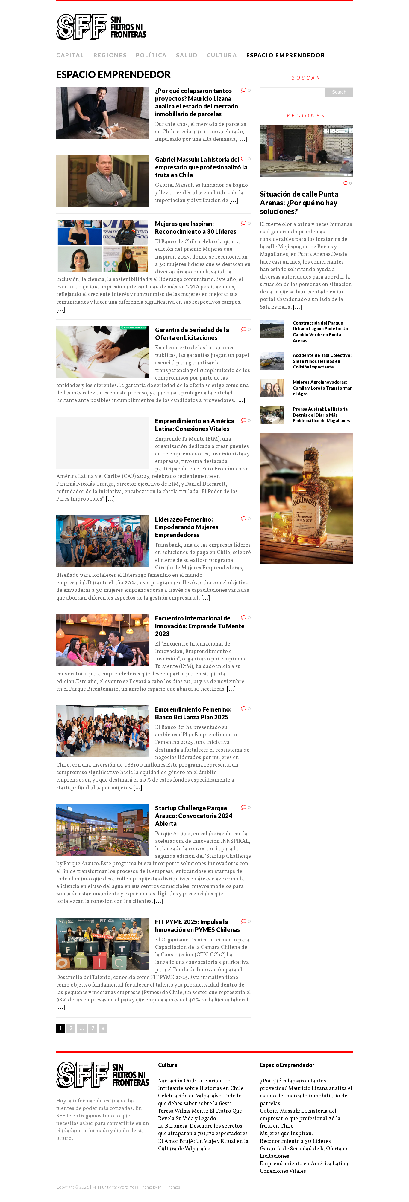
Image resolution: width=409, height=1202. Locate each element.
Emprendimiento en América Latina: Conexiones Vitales (304, 1167)
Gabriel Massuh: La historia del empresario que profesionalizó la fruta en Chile (201, 167)
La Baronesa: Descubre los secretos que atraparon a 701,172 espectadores (203, 1130)
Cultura (222, 55)
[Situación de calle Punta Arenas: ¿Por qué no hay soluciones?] (306, 173)
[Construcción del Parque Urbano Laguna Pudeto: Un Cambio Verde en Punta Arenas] (272, 334)
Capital (70, 55)
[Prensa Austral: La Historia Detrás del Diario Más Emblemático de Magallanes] (272, 420)
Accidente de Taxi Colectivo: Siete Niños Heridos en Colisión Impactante (322, 361)
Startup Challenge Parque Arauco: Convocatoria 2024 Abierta (193, 815)
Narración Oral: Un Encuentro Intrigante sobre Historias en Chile (200, 1084)
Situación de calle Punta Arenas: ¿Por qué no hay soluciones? (299, 202)
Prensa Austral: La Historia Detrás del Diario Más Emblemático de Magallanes (321, 414)
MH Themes (169, 1186)
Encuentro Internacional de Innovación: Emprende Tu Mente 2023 (200, 625)
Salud (187, 55)
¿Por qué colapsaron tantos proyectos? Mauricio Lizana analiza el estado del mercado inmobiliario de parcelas (306, 1092)
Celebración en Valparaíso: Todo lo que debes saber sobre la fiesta (200, 1099)
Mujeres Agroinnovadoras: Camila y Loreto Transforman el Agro (322, 388)
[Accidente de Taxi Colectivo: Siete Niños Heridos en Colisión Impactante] (272, 366)
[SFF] (204, 25)
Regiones (110, 55)
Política (151, 55)
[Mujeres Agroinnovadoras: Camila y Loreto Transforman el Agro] (272, 393)
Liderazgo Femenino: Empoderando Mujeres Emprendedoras (186, 527)
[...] (242, 139)
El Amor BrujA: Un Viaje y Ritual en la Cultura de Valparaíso (203, 1145)
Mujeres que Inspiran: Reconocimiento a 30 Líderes (295, 1137)
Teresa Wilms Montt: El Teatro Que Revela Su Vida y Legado (200, 1115)
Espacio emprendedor (285, 55)
